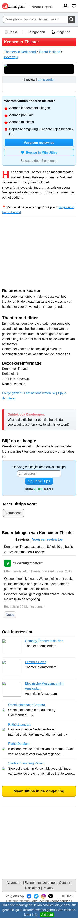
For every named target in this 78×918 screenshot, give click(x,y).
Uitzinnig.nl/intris (18, 901)
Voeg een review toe (39, 142)
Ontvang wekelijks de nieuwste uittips (39, 467)
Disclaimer (32, 888)
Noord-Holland (49, 52)
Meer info (30, 914)
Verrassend (13, 513)
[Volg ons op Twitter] (36, 896)
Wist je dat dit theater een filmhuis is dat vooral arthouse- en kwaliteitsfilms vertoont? (39, 419)
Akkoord (47, 914)
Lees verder (46, 79)
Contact (64, 882)
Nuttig (10, 614)
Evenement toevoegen (41, 882)
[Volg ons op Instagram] (43, 896)
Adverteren (14, 882)
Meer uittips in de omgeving (39, 791)
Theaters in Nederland (20, 52)
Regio (12, 32)
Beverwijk (11, 57)
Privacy (48, 888)
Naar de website (13, 384)
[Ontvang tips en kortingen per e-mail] (50, 896)
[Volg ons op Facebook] (29, 896)
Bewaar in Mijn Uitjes (40, 152)
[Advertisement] (39, 255)
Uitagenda (62, 32)
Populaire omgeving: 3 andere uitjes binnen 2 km (41, 131)
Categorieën (36, 32)
